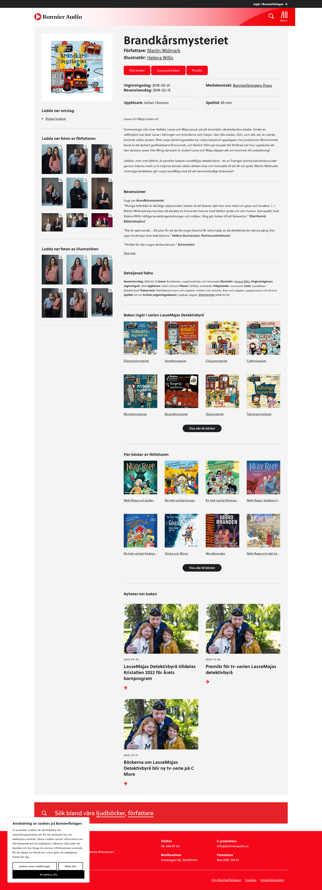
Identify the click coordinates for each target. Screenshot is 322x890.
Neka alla (70, 866)
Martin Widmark (163, 50)
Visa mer (130, 253)
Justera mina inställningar (34, 866)
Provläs (197, 70)
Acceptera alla (48, 874)
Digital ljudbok (55, 118)
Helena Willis (160, 57)
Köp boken (137, 70)
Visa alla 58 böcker (202, 428)
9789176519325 (206, 295)
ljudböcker (110, 812)
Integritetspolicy (272, 880)
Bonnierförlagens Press (252, 85)
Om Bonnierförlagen (226, 880)
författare (141, 812)
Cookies (251, 880)
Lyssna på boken (168, 70)
